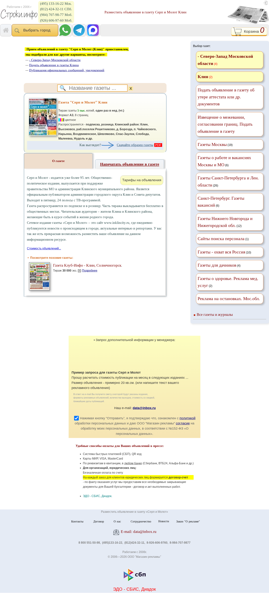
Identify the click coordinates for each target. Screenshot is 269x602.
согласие (183, 423)
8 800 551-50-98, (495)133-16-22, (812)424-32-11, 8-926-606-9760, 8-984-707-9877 (134, 542)
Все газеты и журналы (215, 314)
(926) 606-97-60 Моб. (56, 20)
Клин (203, 76)
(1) (223, 238)
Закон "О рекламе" (188, 521)
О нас (117, 521)
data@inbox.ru (144, 408)
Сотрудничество (141, 521)
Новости (163, 521)
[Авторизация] (265, 2)
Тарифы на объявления (141, 180)
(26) (228, 181)
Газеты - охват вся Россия (221, 252)
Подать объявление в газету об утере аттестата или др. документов (226, 97)
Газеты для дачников (217, 265)
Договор (98, 521)
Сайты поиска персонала (221, 238)
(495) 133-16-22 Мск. (56, 3)
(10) (224, 252)
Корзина (253, 30)
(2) (228, 282)
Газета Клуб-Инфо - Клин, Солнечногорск (87, 265)
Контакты (77, 521)
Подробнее (89, 270)
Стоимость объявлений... (44, 248)
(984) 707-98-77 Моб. (56, 15)
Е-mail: (138, 531)
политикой (187, 418)
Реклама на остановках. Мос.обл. (229, 298)
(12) (225, 222)
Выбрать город (38, 30)
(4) (219, 265)
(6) (224, 161)
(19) (215, 144)
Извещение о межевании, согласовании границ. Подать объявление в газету (225, 124)
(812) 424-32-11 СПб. (56, 9)
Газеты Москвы (212, 144)
